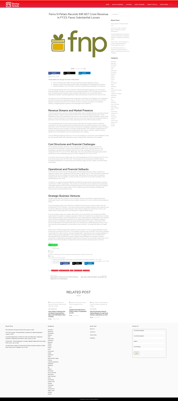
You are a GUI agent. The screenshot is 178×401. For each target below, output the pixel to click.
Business (113, 67)
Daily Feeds (114, 70)
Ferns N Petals (54, 270)
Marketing (113, 97)
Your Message (137, 346)
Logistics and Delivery (116, 93)
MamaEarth (113, 95)
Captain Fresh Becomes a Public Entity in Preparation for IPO (78, 311)
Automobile (114, 65)
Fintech (112, 79)
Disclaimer (92, 338)
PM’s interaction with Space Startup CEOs (16, 329)
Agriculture (113, 63)
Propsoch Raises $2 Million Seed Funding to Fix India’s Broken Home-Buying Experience (73, 259)
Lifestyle (113, 92)
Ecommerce (114, 72)
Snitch (112, 109)
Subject (135, 341)
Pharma (113, 100)
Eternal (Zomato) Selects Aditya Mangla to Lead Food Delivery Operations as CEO (99, 313)
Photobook (113, 102)
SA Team (72, 68)
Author (54, 247)
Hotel (112, 88)
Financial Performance (64, 270)
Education (113, 74)
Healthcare (113, 86)
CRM (112, 68)
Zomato (94, 309)
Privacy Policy (93, 335)
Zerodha (113, 124)
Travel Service (114, 120)
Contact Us (92, 332)
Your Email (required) (139, 336)
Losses (71, 270)
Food (84, 68)
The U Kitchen (86, 270)
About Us (92, 329)
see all (63, 258)
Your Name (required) (139, 330)
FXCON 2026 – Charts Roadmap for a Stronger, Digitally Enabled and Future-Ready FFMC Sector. (120, 43)
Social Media (114, 111)
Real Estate (114, 106)
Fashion (113, 76)
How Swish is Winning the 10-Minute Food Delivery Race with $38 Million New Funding (56, 314)
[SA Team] (51, 251)
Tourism (113, 118)
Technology (54, 309)
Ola (112, 99)
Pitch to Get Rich (115, 104)
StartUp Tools (114, 113)
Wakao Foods (114, 122)
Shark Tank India (115, 108)
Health (112, 84)
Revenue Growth (78, 270)
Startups (113, 115)
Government (114, 83)
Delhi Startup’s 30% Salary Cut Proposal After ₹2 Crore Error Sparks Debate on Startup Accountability (77, 261)
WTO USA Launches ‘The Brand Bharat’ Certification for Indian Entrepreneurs (118, 29)
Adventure (113, 61)
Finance (113, 77)
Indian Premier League (116, 90)
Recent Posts (56, 248)
